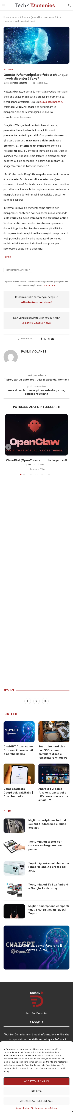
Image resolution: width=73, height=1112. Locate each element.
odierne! (36, 302)
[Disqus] (36, 530)
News (14, 17)
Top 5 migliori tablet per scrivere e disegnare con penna (45, 845)
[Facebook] (28, 701)
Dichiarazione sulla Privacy (44, 1108)
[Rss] (45, 701)
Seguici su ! (36, 323)
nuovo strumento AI (51, 102)
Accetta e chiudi (36, 1081)
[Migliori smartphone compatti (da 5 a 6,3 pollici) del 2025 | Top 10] (14, 911)
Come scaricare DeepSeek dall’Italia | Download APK (18, 792)
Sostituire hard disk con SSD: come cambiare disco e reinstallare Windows (52, 752)
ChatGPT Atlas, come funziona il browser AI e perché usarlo (18, 750)
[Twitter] (36, 701)
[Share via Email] (52, 338)
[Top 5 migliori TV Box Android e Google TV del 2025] (14, 890)
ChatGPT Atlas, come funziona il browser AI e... (36, 947)
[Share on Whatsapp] (49, 338)
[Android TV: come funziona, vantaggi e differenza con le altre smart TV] (53, 774)
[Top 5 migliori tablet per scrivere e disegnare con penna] (14, 847)
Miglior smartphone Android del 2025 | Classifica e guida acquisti (47, 824)
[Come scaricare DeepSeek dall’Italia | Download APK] (19, 774)
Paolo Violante (19, 82)
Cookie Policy (22, 1108)
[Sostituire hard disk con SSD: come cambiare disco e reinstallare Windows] (53, 731)
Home (7, 17)
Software (24, 17)
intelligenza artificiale (18, 270)
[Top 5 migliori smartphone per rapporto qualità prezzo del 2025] (14, 868)
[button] (8, 447)
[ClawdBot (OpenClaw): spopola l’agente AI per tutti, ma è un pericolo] (36, 435)
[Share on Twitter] (45, 338)
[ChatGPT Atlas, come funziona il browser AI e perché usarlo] (19, 731)
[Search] (69, 5)
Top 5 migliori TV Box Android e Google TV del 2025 (48, 886)
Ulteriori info (49, 285)
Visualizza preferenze (36, 1101)
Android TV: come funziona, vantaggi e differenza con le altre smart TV (53, 794)
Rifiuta (36, 1091)
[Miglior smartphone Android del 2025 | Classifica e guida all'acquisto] (14, 825)
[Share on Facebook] (41, 338)
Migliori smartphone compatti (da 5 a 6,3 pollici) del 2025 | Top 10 (48, 909)
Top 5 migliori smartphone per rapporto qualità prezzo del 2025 (48, 867)
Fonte (7, 256)
